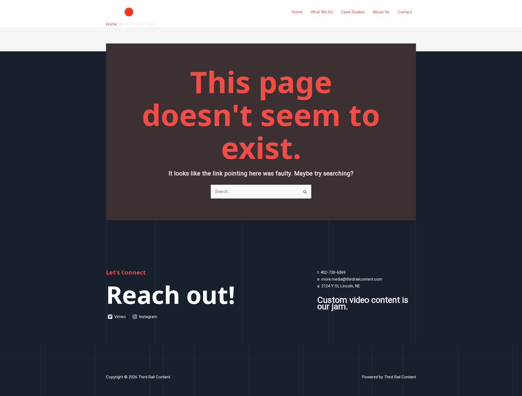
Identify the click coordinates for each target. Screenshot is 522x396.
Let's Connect (126, 272)
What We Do (322, 12)
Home (297, 12)
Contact (404, 12)
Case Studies (353, 12)
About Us (381, 12)
